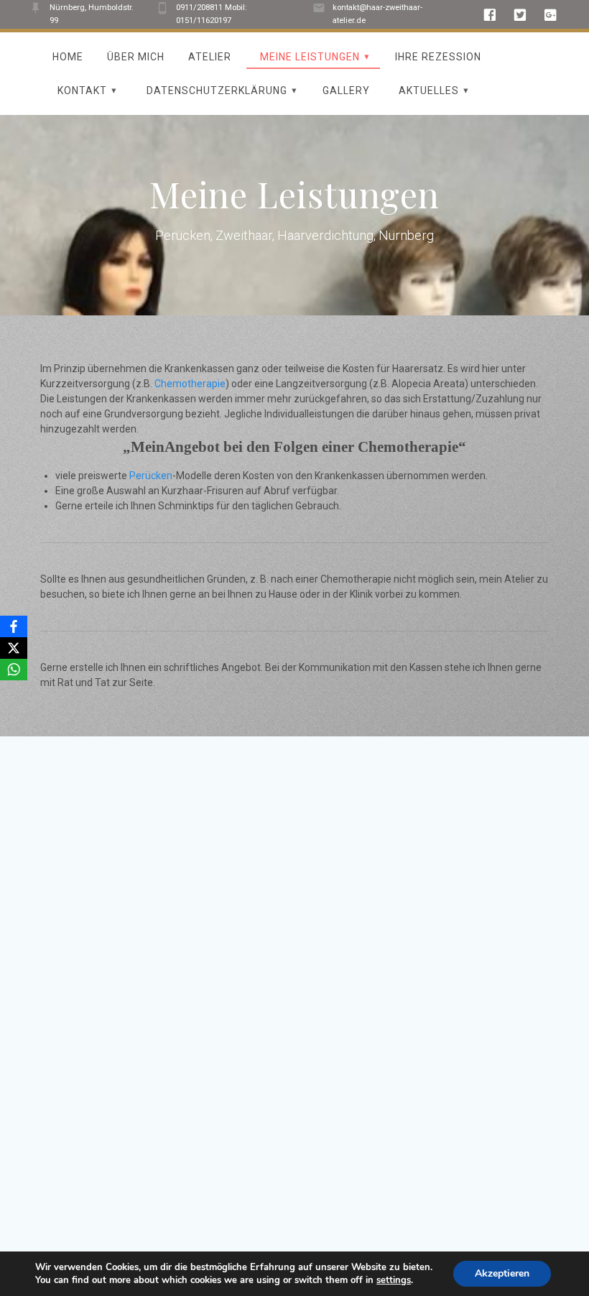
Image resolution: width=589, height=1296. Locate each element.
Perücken (150, 475)
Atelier (209, 57)
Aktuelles (429, 90)
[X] (13, 648)
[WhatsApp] (13, 669)
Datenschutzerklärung (217, 90)
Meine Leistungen (310, 57)
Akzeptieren (502, 1273)
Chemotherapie (190, 383)
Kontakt (82, 90)
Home (67, 57)
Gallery (346, 90)
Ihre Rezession (438, 57)
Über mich (135, 57)
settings (393, 1280)
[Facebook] (13, 626)
